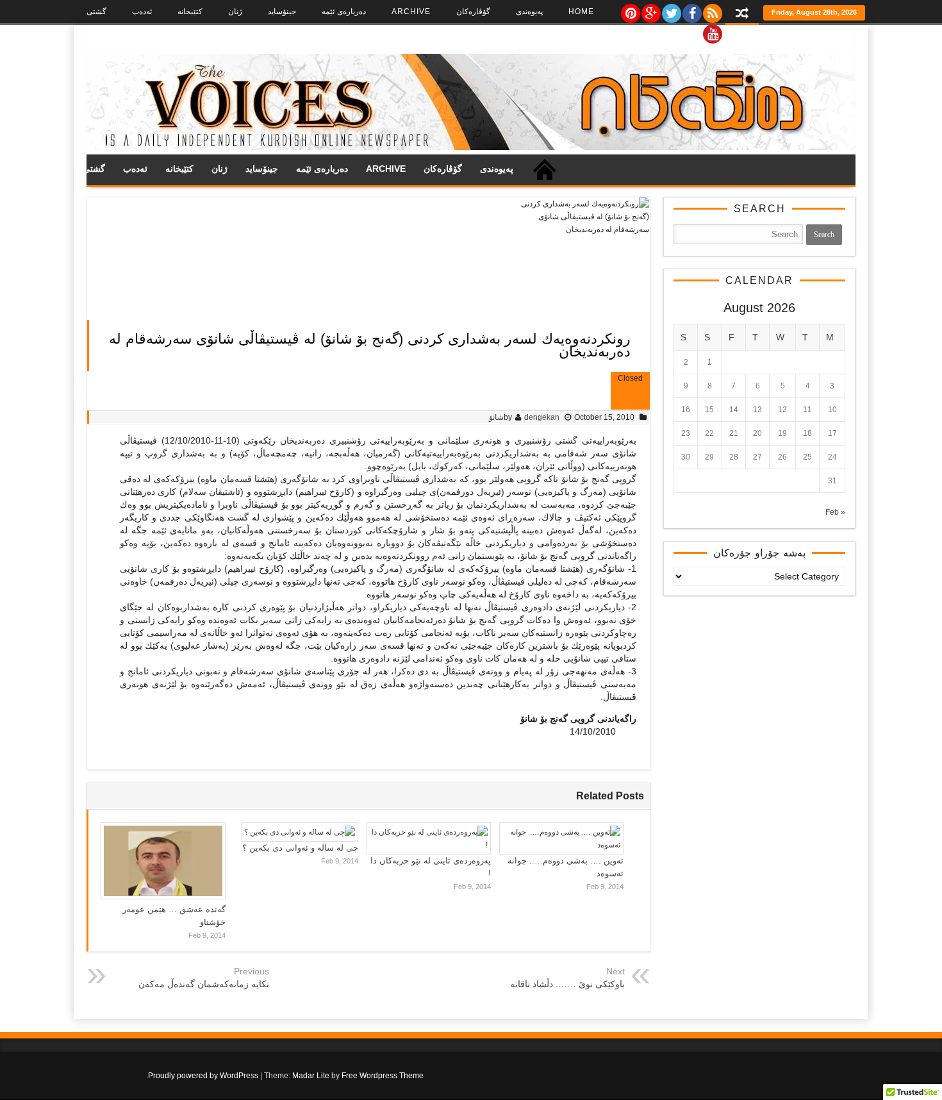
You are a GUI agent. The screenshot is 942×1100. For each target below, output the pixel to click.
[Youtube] (712, 31)
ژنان (235, 11)
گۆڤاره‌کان (473, 11)
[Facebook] (691, 10)
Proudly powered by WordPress (203, 1075)
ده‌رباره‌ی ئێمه (344, 11)
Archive (411, 11)
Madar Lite (310, 1075)
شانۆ (496, 417)
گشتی (96, 11)
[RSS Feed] (712, 10)
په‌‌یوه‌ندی (529, 11)
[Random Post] (742, 14)
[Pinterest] (630, 10)
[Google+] (650, 10)
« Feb (835, 512)
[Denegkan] (471, 147)
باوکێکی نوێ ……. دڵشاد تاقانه (567, 984)
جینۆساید (282, 11)
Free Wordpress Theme (383, 1075)
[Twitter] (671, 10)
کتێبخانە (190, 11)
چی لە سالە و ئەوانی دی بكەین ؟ (300, 848)
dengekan (541, 417)
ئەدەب (142, 11)
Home (581, 11)
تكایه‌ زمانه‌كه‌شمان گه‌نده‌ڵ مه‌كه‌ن (203, 984)
